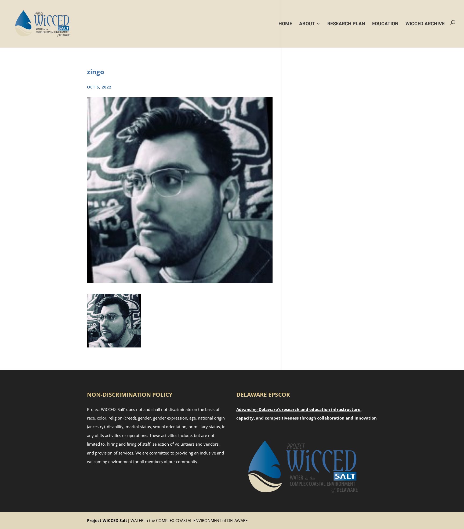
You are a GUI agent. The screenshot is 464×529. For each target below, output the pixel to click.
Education (385, 23)
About (307, 23)
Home (285, 23)
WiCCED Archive (425, 23)
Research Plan (346, 23)
